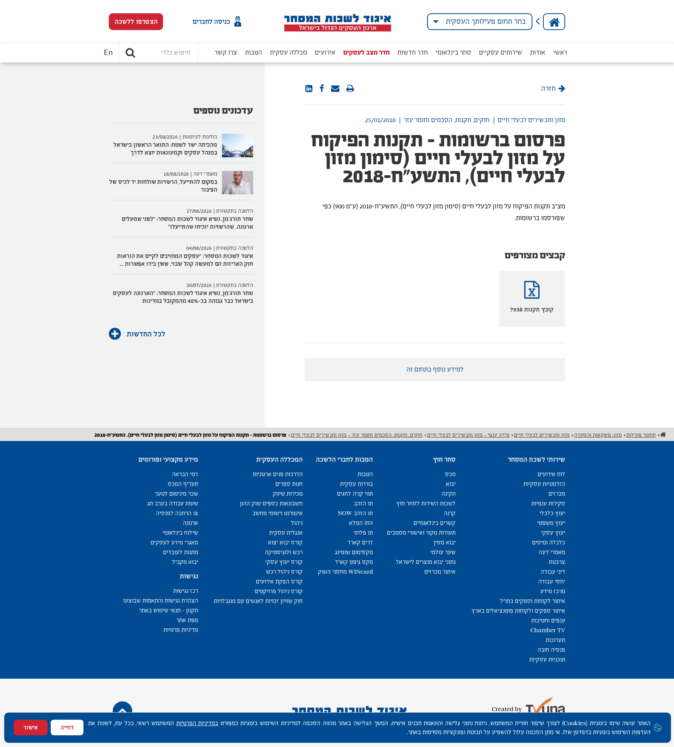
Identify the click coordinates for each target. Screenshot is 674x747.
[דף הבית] (554, 21)
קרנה (450, 513)
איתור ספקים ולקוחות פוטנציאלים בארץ (518, 610)
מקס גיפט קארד (354, 562)
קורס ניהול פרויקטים (279, 591)
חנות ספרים (289, 483)
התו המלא (361, 522)
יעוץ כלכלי (552, 513)
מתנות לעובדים (180, 552)
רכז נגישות (185, 590)
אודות (537, 52)
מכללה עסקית (288, 52)
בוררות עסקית (356, 483)
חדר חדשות (412, 52)
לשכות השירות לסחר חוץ (426, 503)
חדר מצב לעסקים (366, 52)
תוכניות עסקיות (547, 659)
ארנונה (190, 522)
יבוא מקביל (185, 562)
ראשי (560, 52)
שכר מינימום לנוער (176, 493)
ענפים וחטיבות (548, 620)
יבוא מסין (445, 542)
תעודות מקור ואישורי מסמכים (421, 532)
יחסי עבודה (551, 581)
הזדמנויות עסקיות (544, 483)
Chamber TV (547, 630)
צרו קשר (226, 52)
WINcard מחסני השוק (345, 571)
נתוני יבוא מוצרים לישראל (426, 562)
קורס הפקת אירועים (279, 581)
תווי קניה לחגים (355, 493)
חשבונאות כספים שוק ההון (271, 503)
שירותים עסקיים (500, 52)
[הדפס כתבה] (350, 89)
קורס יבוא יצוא (285, 542)
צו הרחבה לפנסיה (177, 513)
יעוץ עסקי (553, 532)
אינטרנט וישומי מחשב (277, 513)
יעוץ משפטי (551, 522)
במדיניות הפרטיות (197, 723)
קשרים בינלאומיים (434, 522)
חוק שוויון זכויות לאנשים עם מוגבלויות (258, 601)
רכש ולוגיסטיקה (284, 552)
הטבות (253, 52)
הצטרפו (136, 22)
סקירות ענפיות (548, 503)
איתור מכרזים (440, 571)
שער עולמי (443, 552)
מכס (450, 474)
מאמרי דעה (552, 552)
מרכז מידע (552, 591)
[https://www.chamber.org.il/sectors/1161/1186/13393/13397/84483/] (335, 89)
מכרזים (556, 493)
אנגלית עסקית (286, 532)
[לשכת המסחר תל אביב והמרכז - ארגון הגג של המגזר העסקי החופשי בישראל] (337, 21)
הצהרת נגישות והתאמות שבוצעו (160, 600)
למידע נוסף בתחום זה (434, 369)
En (108, 53)
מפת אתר (187, 620)
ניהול (297, 522)
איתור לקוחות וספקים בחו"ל (532, 601)
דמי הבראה (185, 474)
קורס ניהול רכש (284, 571)
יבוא (451, 483)
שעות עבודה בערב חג (172, 503)
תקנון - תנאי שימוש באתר (168, 610)
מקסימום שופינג (354, 552)
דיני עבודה (553, 571)
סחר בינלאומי (453, 52)
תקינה (449, 493)
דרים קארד (360, 542)
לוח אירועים (551, 474)
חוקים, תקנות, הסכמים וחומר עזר (447, 120)
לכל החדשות (145, 333)
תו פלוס (363, 532)
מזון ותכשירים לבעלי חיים (531, 120)
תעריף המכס (183, 483)
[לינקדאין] (308, 89)
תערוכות (555, 640)
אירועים (325, 52)
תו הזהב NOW (355, 513)
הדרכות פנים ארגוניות (278, 474)
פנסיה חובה (551, 649)
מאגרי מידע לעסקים (174, 542)
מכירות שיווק (288, 493)
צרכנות (557, 562)
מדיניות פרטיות (180, 629)
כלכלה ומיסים (548, 542)
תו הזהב (363, 503)
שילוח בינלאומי (180, 532)
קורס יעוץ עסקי (284, 562)
